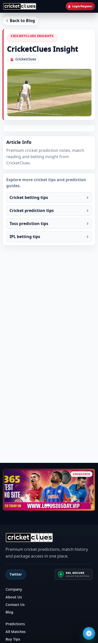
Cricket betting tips (29, 197)
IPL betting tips (25, 236)
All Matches (16, 631)
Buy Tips (13, 639)
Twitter (16, 574)
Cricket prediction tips (32, 210)
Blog (9, 612)
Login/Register (82, 6)
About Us (14, 597)
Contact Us (15, 604)
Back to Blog (22, 20)
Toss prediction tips (29, 223)
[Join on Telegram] (89, 633)
